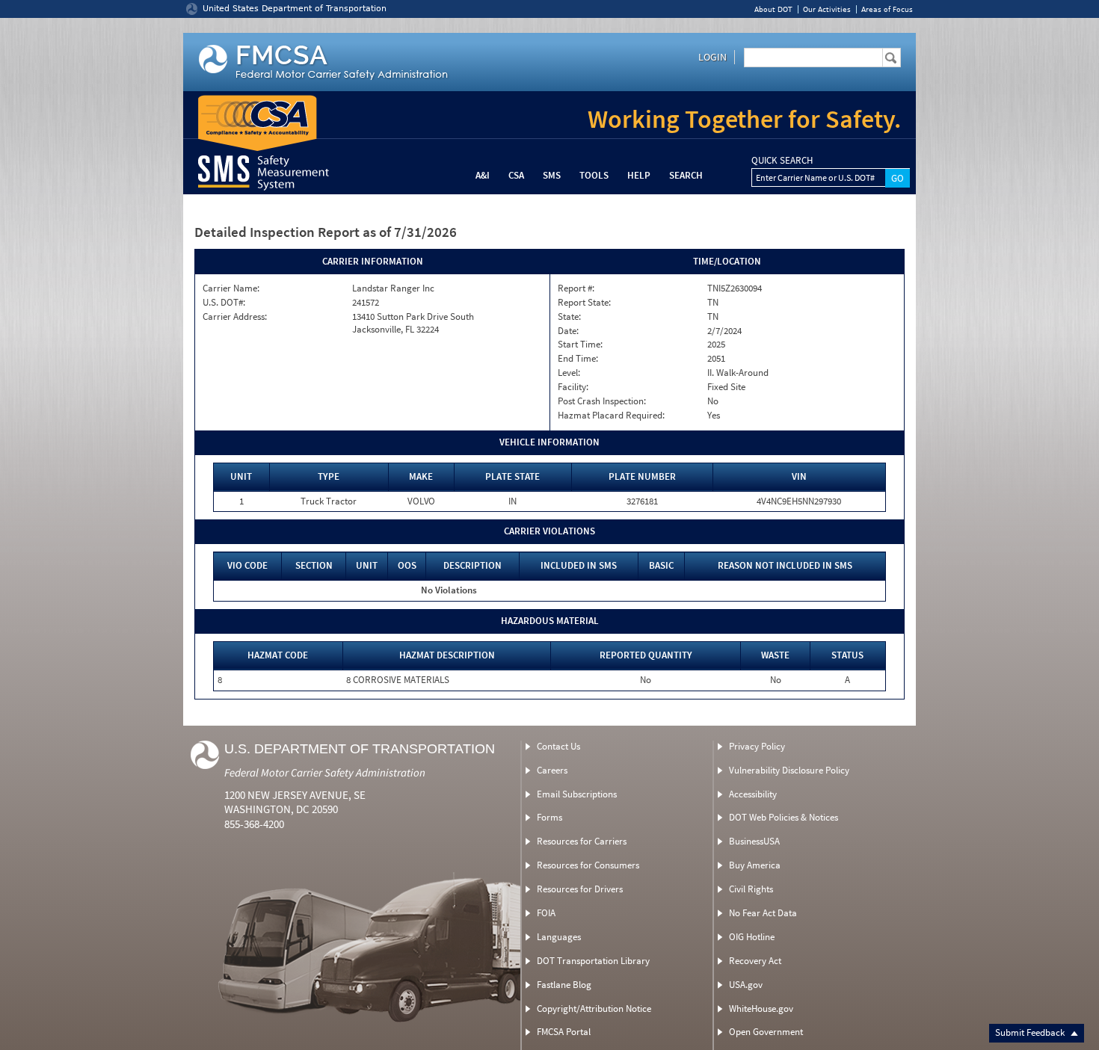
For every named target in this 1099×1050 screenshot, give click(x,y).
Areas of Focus (887, 9)
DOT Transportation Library (593, 960)
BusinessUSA (754, 841)
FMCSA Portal (564, 1031)
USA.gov (746, 984)
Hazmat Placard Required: (611, 415)
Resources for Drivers (580, 889)
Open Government (766, 1031)
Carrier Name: (231, 288)
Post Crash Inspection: (602, 401)
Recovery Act (755, 960)
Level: (569, 373)
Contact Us (558, 746)
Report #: (576, 288)
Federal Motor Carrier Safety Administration (324, 772)
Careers (552, 770)
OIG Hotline (752, 936)
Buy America (755, 865)
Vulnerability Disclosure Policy (789, 770)
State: (569, 317)
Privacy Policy (757, 746)
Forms (549, 817)
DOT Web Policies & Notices (783, 817)
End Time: (578, 359)
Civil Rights (751, 889)
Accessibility (753, 794)
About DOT (773, 9)
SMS (552, 175)
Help (638, 175)
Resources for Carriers (582, 841)
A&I (482, 175)
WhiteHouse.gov (761, 1008)
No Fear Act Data (763, 913)
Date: (568, 331)
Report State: (584, 303)
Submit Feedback (1031, 1032)
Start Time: (580, 344)
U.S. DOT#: (224, 303)
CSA (516, 175)
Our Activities (827, 9)
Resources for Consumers (588, 865)
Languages (559, 936)
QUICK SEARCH (782, 161)
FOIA (546, 913)
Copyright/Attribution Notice (594, 1008)
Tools (594, 175)
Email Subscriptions (577, 794)
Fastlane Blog (564, 984)
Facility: (573, 387)
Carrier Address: (235, 317)
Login (712, 57)
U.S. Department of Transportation (359, 748)
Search (686, 175)
